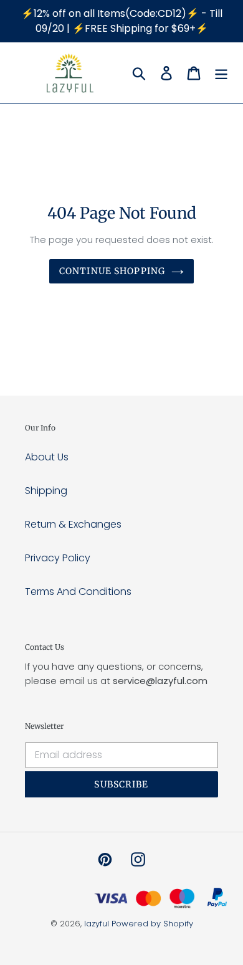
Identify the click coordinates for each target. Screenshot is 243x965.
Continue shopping (112, 271)
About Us (47, 457)
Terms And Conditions (78, 591)
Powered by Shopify (152, 923)
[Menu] (221, 73)
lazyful (96, 923)
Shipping (46, 490)
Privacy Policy (57, 558)
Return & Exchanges (73, 524)
